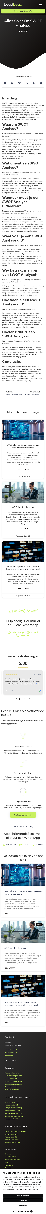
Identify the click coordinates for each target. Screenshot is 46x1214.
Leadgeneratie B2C (11, 1119)
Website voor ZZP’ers (12, 1143)
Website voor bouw (12, 1140)
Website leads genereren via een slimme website (23, 446)
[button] (41, 4)
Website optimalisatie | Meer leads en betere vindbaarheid (23, 568)
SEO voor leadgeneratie (13, 1076)
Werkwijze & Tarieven (12, 1160)
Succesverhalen (10, 1157)
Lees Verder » (23, 469)
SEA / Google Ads (11, 1079)
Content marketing (11, 1087)
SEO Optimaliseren (23, 507)
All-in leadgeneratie (12, 1102)
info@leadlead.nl (11, 1053)
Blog (6, 1162)
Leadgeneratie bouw (12, 1111)
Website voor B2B (11, 1137)
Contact (8, 1168)
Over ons (8, 1154)
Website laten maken (12, 1073)
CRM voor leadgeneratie (13, 1081)
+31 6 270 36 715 (11, 1050)
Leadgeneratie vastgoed (13, 1113)
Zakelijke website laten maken (15, 1131)
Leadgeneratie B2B (11, 1105)
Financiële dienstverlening (14, 1116)
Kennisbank (9, 1165)
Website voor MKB (11, 1134)
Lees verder (9, 914)
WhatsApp (9, 1056)
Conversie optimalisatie (13, 1084)
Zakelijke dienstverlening (13, 1108)
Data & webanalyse (12, 1090)
